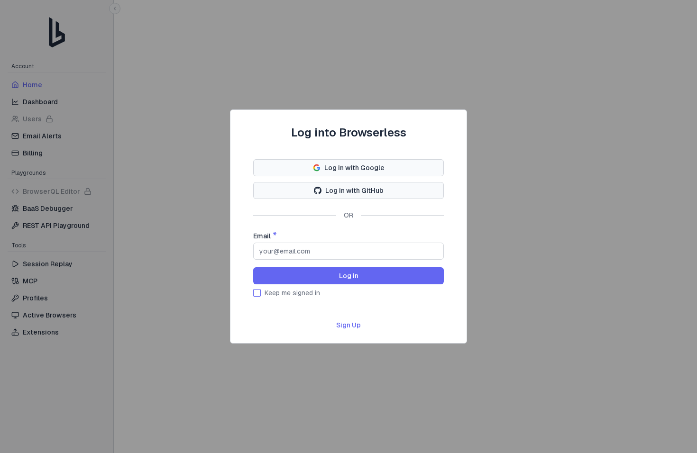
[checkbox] (257, 293)
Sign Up (348, 325)
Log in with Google (354, 167)
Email (262, 236)
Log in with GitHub (354, 190)
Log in (348, 276)
